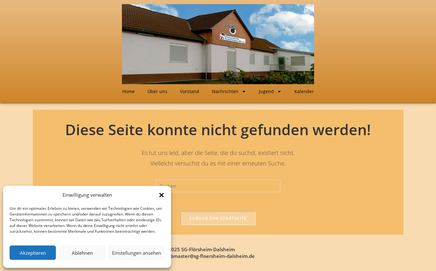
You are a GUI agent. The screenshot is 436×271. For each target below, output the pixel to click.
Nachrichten (225, 91)
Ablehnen (82, 253)
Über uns (157, 91)
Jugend (266, 91)
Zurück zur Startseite (217, 218)
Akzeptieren (33, 253)
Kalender (304, 91)
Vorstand (189, 91)
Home (128, 91)
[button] (161, 195)
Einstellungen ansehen (136, 253)
